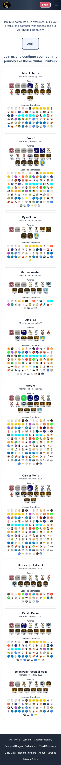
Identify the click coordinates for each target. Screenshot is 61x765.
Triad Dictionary (47, 746)
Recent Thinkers (27, 752)
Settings (51, 752)
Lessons (27, 739)
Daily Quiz (10, 752)
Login (45, 4)
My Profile (14, 739)
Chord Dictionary (43, 739)
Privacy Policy (30, 759)
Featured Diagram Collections (21, 746)
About (42, 752)
